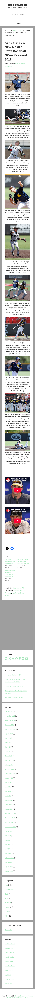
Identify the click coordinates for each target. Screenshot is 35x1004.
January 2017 (9, 862)
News (6, 898)
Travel (7, 911)
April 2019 (8, 751)
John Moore (9, 961)
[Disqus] (17, 625)
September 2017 (10, 827)
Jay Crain (8, 975)
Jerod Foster (9, 970)
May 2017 (8, 844)
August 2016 (9, 867)
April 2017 (8, 849)
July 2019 (8, 738)
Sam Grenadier (9, 957)
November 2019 (10, 720)
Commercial (9, 889)
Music (6, 894)
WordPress (19, 997)
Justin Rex (8, 984)
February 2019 (9, 760)
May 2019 (8, 747)
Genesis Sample (20, 996)
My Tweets (8, 930)
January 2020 (9, 711)
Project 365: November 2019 (14, 698)
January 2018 (9, 809)
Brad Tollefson (17, 4)
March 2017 (8, 853)
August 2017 (9, 831)
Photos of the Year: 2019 (13, 675)
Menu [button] (19, 23)
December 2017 (10, 813)
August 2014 (9, 871)
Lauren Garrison (10, 944)
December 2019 (10, 716)
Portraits (8, 903)
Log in (26, 997)
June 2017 (8, 840)
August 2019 (9, 734)
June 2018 (8, 787)
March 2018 (8, 800)
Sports (19, 588)
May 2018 (8, 791)
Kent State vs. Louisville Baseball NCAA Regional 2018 (10, 561)
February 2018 (9, 805)
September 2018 (10, 774)
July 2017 (8, 836)
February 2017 (9, 858)
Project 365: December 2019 (14, 686)
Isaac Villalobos (10, 966)
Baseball (17, 590)
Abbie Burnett (9, 979)
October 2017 (9, 822)
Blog (14, 588)
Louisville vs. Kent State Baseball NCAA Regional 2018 (23, 561)
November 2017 (10, 818)
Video (23, 588)
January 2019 (9, 765)
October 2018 (9, 769)
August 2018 (9, 778)
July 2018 (8, 782)
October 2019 (9, 725)
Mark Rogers (9, 948)
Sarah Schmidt (9, 953)
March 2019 (8, 756)
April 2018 (8, 796)
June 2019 (8, 743)
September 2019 (10, 729)
